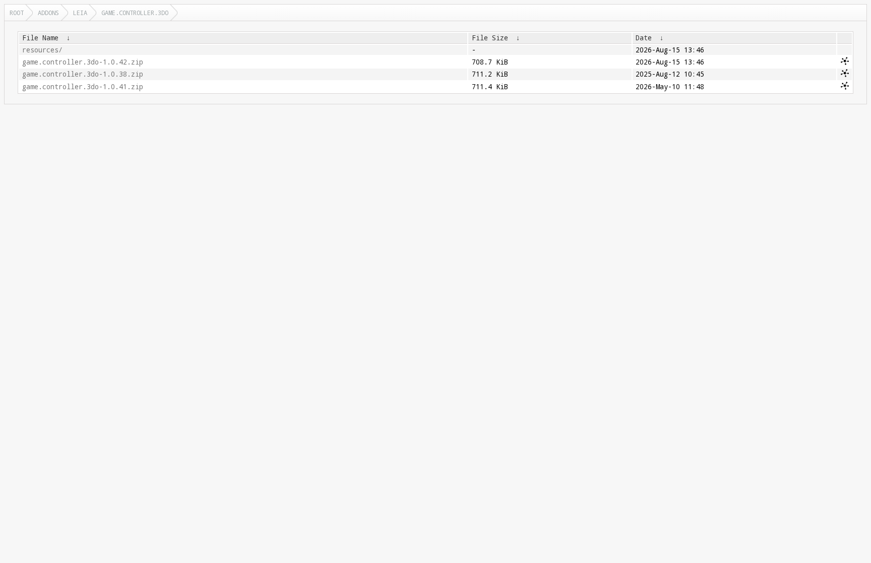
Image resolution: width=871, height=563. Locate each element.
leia (80, 13)
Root (17, 13)
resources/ (42, 49)
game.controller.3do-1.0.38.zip (82, 74)
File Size (490, 37)
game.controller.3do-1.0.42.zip (82, 62)
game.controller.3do (134, 13)
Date (644, 37)
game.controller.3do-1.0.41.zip (82, 86)
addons (48, 13)
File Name (40, 37)
